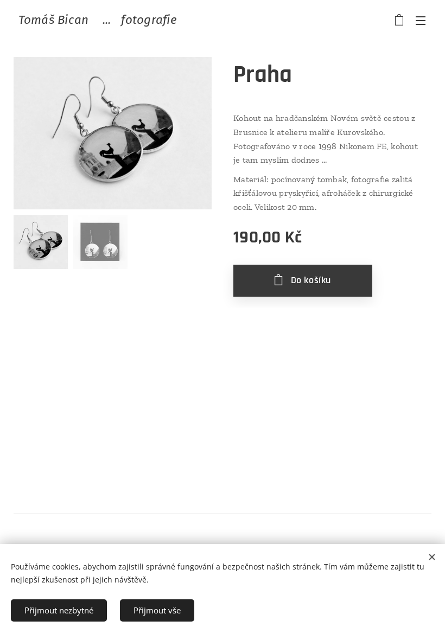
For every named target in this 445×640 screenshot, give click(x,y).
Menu (420, 20)
